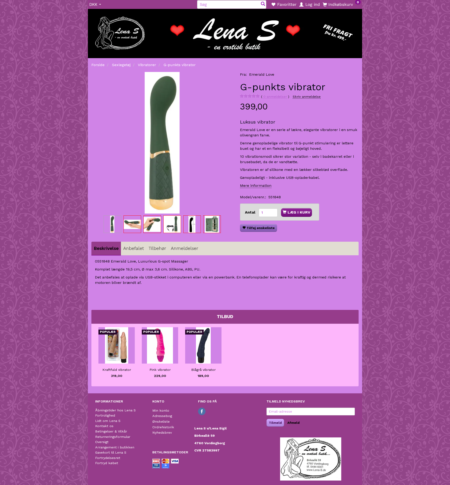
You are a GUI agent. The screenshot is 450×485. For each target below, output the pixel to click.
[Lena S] (225, 32)
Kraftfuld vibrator (116, 370)
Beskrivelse (106, 248)
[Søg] (263, 4)
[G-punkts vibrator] (162, 143)
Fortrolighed (105, 415)
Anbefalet (133, 248)
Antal (250, 212)
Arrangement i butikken (114, 447)
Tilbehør (157, 248)
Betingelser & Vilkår (111, 431)
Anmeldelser (184, 248)
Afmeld (293, 423)
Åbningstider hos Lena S (115, 410)
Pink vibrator (160, 370)
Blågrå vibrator (203, 370)
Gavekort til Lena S (110, 452)
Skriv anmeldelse (307, 96)
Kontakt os (104, 426)
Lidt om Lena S (107, 421)
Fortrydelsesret (107, 458)
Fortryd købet (106, 463)
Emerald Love (261, 74)
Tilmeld (275, 423)
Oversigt (102, 442)
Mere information (255, 185)
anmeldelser (275, 96)
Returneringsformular (112, 437)
